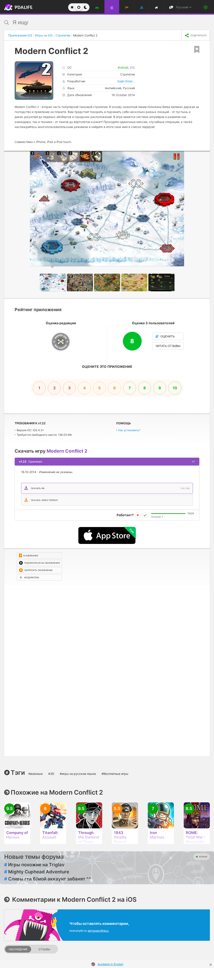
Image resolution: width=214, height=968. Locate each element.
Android (123, 67)
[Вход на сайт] (205, 7)
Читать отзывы (167, 346)
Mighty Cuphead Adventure (36, 871)
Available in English (110, 964)
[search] (99, 22)
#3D (51, 773)
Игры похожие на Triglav (34, 864)
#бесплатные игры (115, 773)
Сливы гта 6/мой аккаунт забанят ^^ (47, 878)
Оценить (167, 336)
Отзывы (44, 949)
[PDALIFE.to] (14, 7)
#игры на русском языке (78, 773)
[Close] (210, 964)
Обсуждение (18, 949)
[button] (206, 154)
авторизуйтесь (98, 930)
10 (175, 388)
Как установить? (129, 430)
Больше (203, 856)
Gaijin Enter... (126, 81)
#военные (35, 773)
